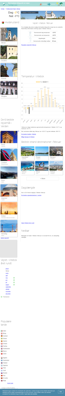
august (7, 284)
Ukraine (5, 338)
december (8, 293)
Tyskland (5, 336)
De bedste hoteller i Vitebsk (28, 134)
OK (60, 392)
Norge (4, 380)
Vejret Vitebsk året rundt (27, 223)
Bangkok (53, 157)
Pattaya (52, 172)
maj (6, 277)
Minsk (3, 43)
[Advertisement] (42, 59)
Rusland (5, 373)
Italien (2, 182)
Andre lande (10, 383)
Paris (3, 145)
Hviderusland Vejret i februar (13, 9)
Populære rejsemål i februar (28, 45)
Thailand (5, 362)
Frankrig (3, 146)
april (7, 275)
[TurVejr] (32, 6)
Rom (3, 180)
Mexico (5, 351)
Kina (4, 375)
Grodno (4, 61)
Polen (4, 367)
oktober (7, 289)
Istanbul (4, 198)
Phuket (38, 157)
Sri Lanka (5, 378)
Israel (4, 370)
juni (6, 280)
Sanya (38, 172)
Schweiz (5, 343)
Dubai (3, 216)
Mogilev (4, 96)
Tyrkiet (2, 199)
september (8, 287)
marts (7, 273)
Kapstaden (25, 157)
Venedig (4, 234)
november (8, 291)
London (4, 162)
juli (6, 282)
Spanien (5, 341)
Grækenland (6, 360)
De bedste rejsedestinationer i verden (31, 195)
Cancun (24, 172)
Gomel (3, 78)
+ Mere (42, 178)
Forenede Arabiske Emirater (8, 217)
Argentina (5, 365)
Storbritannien (4, 164)
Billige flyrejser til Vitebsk (27, 137)
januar (7, 268)
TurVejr (2, 9)
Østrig (4, 333)
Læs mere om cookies (31, 394)
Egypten (5, 357)
